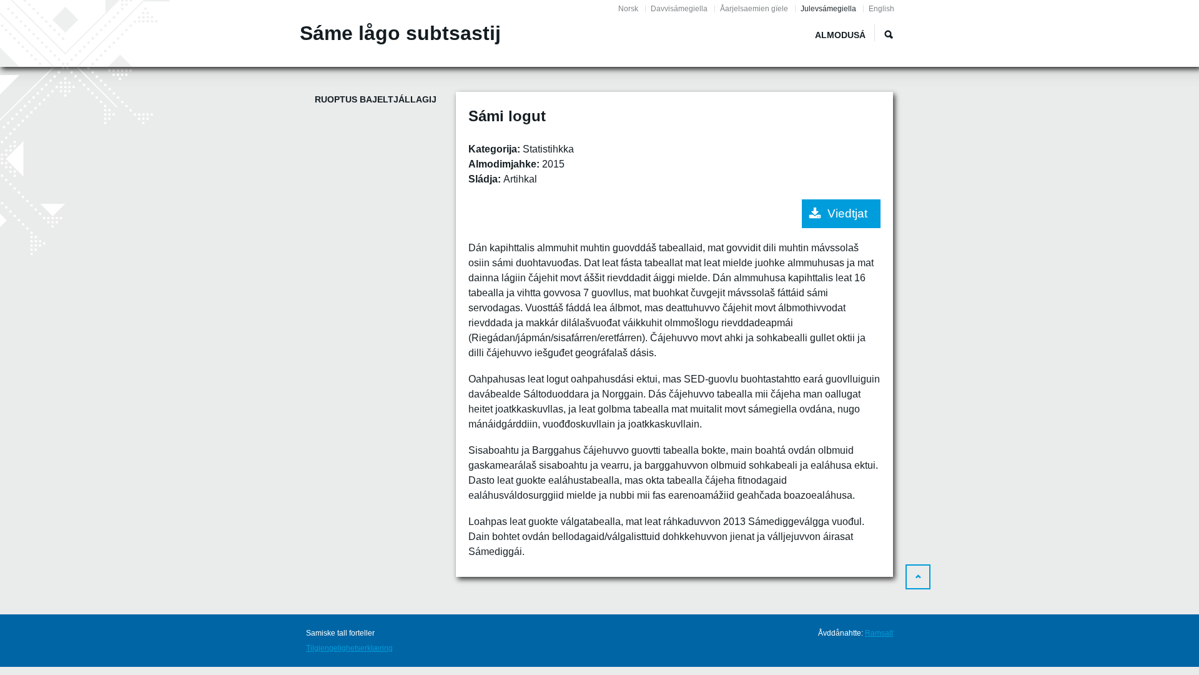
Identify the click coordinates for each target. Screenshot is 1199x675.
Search (888, 34)
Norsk (628, 8)
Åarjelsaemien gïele (754, 8)
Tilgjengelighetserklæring (349, 648)
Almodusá (840, 35)
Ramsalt (879, 633)
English (881, 8)
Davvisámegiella (679, 8)
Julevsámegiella (828, 8)
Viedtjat (847, 213)
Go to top (917, 576)
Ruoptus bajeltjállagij (376, 99)
